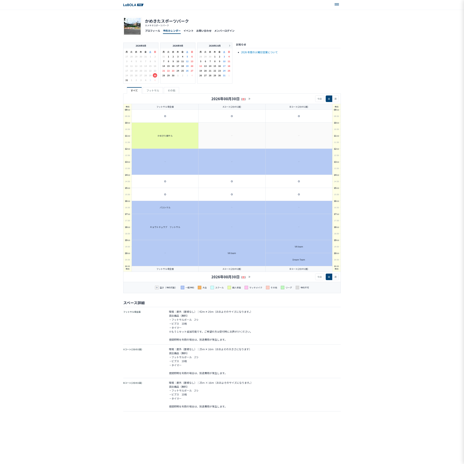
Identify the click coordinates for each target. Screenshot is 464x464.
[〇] (165, 116)
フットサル (152, 90)
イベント (188, 30)
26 (187, 70)
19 (187, 65)
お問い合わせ (204, 30)
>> (249, 98)
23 (173, 70)
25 (182, 70)
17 (178, 65)
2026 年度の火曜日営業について (259, 52)
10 (178, 61)
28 (163, 75)
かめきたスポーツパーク (167, 21)
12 (187, 61)
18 (182, 65)
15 (168, 65)
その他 (171, 90)
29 (168, 75)
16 (173, 65)
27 (192, 70)
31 (126, 80)
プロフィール (152, 30)
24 (178, 70)
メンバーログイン (224, 30)
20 (192, 65)
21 (163, 70)
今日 (319, 98)
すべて (134, 90)
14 (163, 65)
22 (168, 70)
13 (192, 61)
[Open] (337, 4)
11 (182, 61)
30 (155, 75)
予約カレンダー (172, 30)
